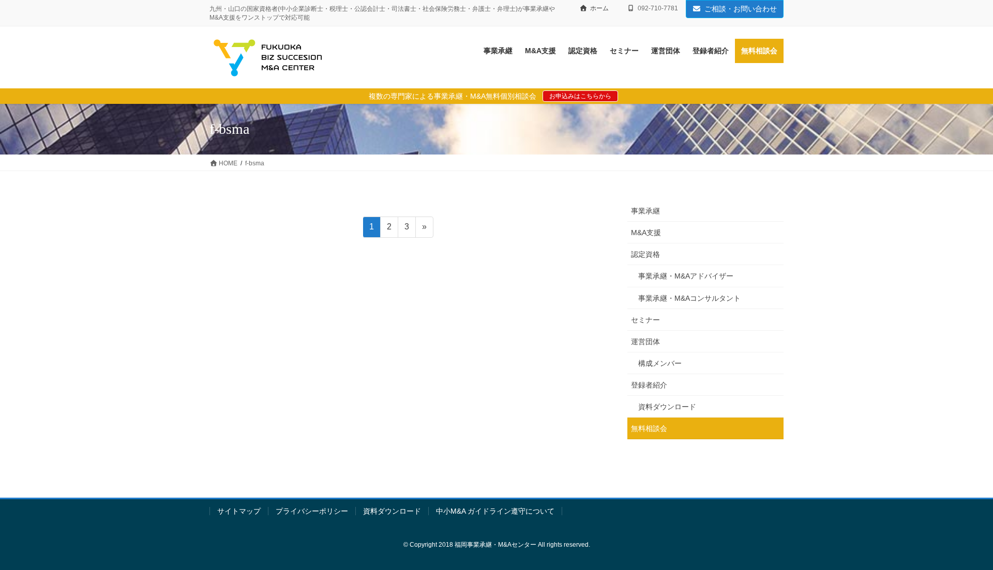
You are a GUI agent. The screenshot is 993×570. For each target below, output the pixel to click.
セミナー (645, 320)
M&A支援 (646, 232)
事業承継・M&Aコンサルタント (689, 298)
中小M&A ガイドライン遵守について (495, 511)
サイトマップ (239, 511)
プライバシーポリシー (312, 511)
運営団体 (645, 341)
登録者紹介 (649, 385)
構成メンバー (660, 363)
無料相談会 (649, 428)
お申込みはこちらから (580, 96)
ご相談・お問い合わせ (740, 9)
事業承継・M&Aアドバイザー (685, 276)
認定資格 (645, 254)
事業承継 (645, 211)
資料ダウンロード (667, 407)
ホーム (599, 8)
